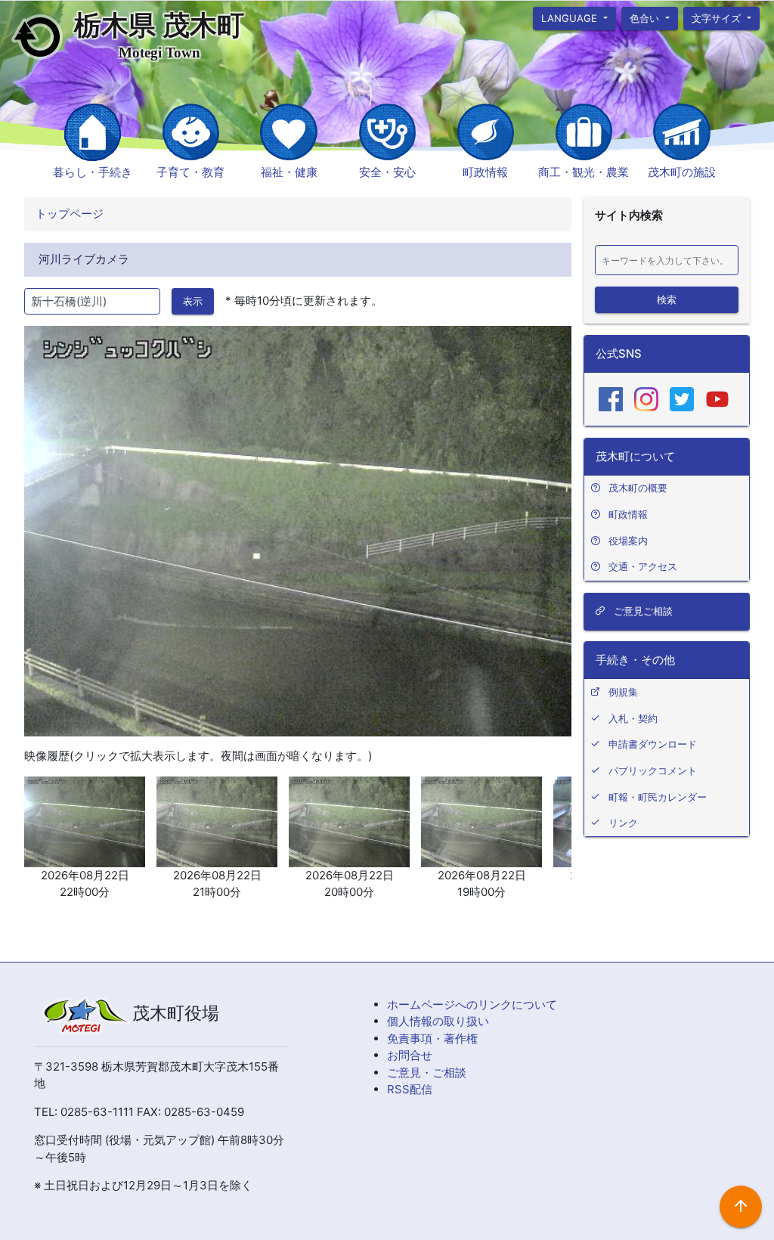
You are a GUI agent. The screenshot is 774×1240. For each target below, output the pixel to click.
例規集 (623, 692)
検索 (666, 299)
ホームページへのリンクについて (472, 1004)
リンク (623, 823)
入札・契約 (633, 718)
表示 (193, 301)
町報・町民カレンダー (657, 797)
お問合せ (409, 1055)
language (570, 17)
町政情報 (485, 172)
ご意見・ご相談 (426, 1072)
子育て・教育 (190, 172)
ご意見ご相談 (642, 611)
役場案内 (628, 541)
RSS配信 (409, 1089)
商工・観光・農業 (583, 172)
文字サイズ (718, 17)
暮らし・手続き (92, 172)
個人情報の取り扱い (438, 1021)
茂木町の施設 (682, 172)
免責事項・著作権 (432, 1038)
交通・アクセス (642, 566)
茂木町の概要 (637, 488)
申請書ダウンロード (652, 744)
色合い (646, 17)
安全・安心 (387, 172)
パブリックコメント (652, 770)
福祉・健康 (289, 172)
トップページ (70, 213)
